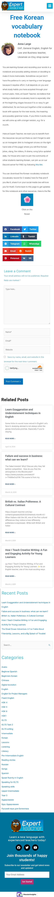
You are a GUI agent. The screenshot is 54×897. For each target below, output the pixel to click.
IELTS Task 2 (7, 724)
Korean (5, 738)
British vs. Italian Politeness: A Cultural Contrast (23, 616)
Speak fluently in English (12, 778)
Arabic (4, 667)
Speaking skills (8, 786)
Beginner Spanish (9, 671)
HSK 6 (4, 711)
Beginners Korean (9, 676)
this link (39, 164)
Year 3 (4, 795)
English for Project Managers (14, 693)
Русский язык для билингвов (15, 808)
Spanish (5, 773)
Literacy (5, 751)
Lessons (5, 742)
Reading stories (8, 760)
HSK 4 (4, 702)
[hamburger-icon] (50, 6)
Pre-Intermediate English (13, 755)
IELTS (4, 720)
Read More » (10, 438)
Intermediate (7, 733)
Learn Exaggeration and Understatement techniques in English (22, 413)
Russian (5, 764)
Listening (6, 747)
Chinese (5, 680)
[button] (12, 229)
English (5, 689)
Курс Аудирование (10, 804)
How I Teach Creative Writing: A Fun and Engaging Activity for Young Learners (26, 553)
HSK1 (4, 716)
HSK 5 (4, 707)
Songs (4, 769)
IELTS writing (7, 729)
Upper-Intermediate (10, 791)
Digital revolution (9, 685)
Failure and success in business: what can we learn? (25, 611)
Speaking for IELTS (10, 782)
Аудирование (8, 800)
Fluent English (8, 698)
